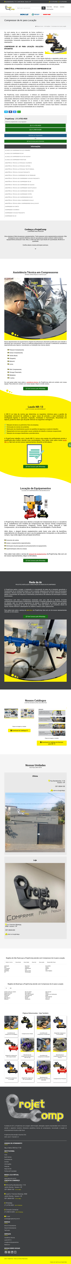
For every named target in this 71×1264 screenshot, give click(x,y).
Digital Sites (64, 1262)
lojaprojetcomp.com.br (10, 1178)
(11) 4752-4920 (63, 1)
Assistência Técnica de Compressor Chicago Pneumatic (22, 178)
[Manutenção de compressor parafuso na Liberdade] (43, 1068)
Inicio (5, 1154)
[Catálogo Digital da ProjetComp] (11, 717)
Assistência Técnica (9, 1237)
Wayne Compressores (10, 1228)
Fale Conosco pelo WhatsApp (36, 141)
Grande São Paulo (51, 962)
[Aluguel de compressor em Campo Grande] (11, 1045)
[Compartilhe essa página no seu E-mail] (14, 112)
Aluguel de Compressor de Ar (14, 153)
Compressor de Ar (10, 216)
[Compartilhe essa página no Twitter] (6, 112)
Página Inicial (39, 26)
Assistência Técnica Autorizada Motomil (18, 166)
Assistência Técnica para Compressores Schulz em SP (22, 203)
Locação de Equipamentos (11, 1242)
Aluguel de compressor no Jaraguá (11, 1078)
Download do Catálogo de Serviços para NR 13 (52, 743)
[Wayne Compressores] (46, 14)
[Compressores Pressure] (60, 1068)
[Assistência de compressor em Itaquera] (11, 1023)
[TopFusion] (35, 14)
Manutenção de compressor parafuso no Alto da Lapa (27, 1056)
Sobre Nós (49, 7)
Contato (62, 7)
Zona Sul (34, 962)
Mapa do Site (7, 1168)
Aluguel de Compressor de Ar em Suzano (17, 156)
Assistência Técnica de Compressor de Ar (18, 181)
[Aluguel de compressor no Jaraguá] (11, 1068)
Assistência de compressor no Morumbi (43, 1033)
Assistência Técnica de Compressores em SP (19, 197)
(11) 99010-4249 (36, 130)
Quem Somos (7, 1157)
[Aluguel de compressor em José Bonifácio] (27, 1068)
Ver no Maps (18, 1189)
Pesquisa (6, 1166)
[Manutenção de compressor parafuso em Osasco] (60, 1045)
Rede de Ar (7, 1244)
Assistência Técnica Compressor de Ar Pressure (20, 175)
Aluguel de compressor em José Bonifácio (27, 1078)
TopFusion (7, 1230)
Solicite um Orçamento (35, 135)
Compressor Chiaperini (12, 209)
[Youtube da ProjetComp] (15, 1252)
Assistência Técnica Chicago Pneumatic (17, 172)
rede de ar (29, 610)
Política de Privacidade (10, 1171)
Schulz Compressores (10, 1225)
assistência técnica (32, 382)
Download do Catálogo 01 (20, 730)
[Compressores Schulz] (27, 1023)
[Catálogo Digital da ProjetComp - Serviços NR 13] (52, 722)
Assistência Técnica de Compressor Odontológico (21, 187)
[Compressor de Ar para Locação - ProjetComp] (10, 8)
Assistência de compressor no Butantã (43, 1056)
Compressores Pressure (60, 1078)
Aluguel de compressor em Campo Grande (11, 1056)
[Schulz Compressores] (24, 14)
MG (10, 988)
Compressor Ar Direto (12, 206)
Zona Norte (18, 962)
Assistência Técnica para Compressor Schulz (19, 200)
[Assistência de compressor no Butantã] (43, 1045)
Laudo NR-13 (7, 1240)
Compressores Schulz (27, 1033)
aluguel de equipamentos (37, 554)
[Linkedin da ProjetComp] (12, 1252)
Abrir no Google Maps (59, 790)
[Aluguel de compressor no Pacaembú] (60, 1023)
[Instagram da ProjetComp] (9, 1252)
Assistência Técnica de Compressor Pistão (18, 194)
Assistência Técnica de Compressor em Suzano (19, 184)
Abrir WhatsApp (18, 1205)
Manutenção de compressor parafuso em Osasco (60, 1056)
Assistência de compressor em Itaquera (11, 1033)
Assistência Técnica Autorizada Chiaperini (18, 163)
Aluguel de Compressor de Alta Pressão (17, 150)
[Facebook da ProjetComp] (6, 1252)
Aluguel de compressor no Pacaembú (60, 1033)
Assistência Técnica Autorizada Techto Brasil (19, 169)
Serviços (56, 7)
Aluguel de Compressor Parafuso (15, 159)
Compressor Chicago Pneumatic (15, 212)
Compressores (8, 1159)
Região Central (9, 962)
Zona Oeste (26, 962)
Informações (49, 9)
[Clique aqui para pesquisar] (44, 8)
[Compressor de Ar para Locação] (55, 43)
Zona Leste (41, 962)
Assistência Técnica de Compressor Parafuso (19, 191)
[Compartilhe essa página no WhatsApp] (19, 112)
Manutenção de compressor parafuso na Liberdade (43, 1079)
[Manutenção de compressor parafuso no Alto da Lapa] (27, 1045)
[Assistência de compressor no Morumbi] (43, 1023)
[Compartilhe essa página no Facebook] (10, 112)
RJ (6, 988)
